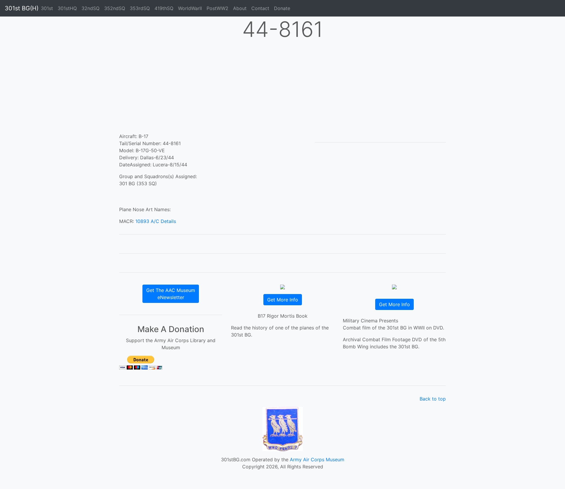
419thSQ (163, 8)
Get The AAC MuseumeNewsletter (170, 293)
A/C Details (163, 221)
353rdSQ (140, 8)
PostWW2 (217, 8)
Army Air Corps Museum (317, 459)
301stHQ (67, 8)
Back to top (433, 399)
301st (47, 8)
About (240, 8)
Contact (260, 8)
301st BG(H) (22, 8)
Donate (282, 8)
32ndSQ (90, 8)
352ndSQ (114, 8)
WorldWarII (190, 8)
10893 (142, 221)
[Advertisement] (282, 88)
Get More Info (282, 300)
